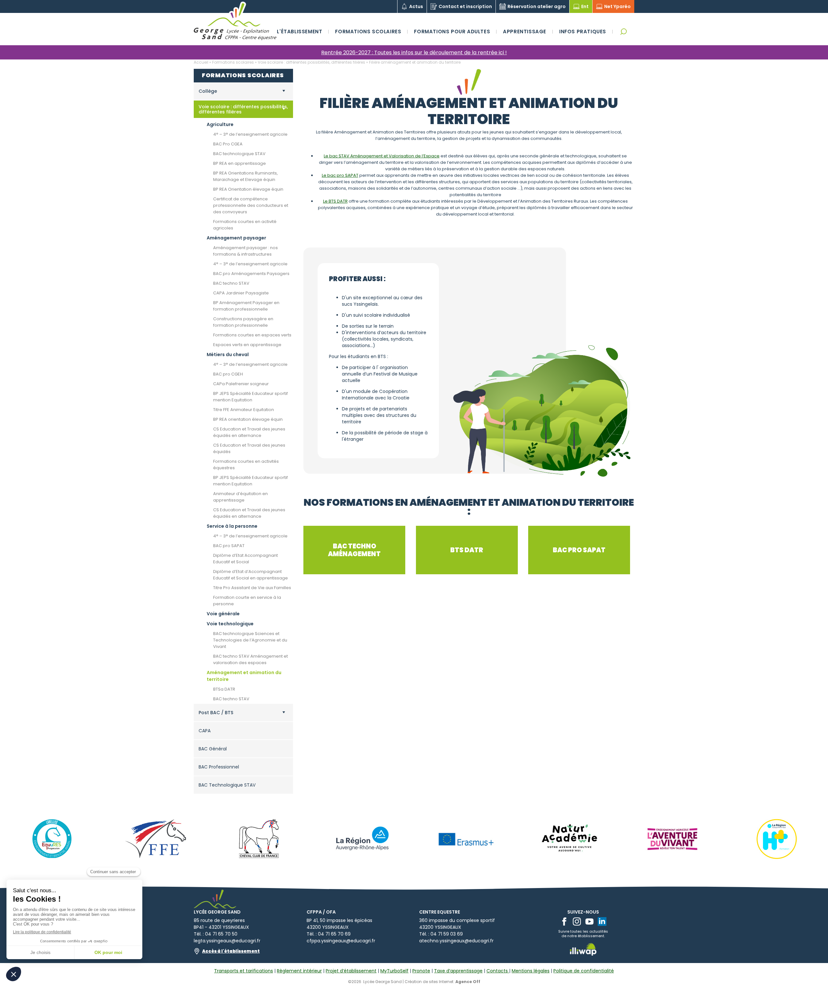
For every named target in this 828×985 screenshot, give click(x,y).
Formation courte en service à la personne (247, 600)
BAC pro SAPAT (229, 546)
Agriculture (220, 124)
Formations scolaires (368, 31)
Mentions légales (531, 971)
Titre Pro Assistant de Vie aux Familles (252, 588)
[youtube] (589, 921)
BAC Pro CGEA (228, 144)
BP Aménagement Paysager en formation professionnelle (246, 306)
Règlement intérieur (299, 971)
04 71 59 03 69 (446, 934)
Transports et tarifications (243, 971)
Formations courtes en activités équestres (246, 464)
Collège (208, 91)
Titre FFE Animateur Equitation (243, 410)
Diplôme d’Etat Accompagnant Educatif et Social (245, 558)
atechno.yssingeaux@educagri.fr (456, 940)
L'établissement (299, 31)
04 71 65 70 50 (221, 934)
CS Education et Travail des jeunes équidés (249, 448)
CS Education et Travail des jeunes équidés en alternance (249, 432)
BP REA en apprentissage (239, 163)
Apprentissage (524, 31)
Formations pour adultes (452, 31)
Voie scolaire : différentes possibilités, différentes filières (311, 62)
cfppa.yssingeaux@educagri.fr (341, 940)
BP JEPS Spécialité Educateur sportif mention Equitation (250, 396)
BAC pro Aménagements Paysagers (251, 273)
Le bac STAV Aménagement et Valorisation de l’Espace (382, 156)
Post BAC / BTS (216, 712)
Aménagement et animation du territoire (244, 676)
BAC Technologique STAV (227, 785)
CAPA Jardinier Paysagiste (241, 293)
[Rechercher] (623, 31)
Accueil (201, 62)
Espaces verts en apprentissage (247, 345)
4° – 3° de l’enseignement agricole (250, 134)
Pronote (421, 971)
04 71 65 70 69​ (334, 934)
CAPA (205, 730)
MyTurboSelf (394, 971)
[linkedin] (602, 921)
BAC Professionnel (219, 767)
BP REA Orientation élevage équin (248, 189)
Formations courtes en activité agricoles (245, 224)
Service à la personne (232, 526)
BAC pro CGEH (228, 374)
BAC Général (213, 749)
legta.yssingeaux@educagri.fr (227, 940)
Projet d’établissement (351, 971)
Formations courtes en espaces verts (252, 335)
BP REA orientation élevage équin (248, 419)
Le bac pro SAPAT (340, 175)
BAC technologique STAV (239, 154)
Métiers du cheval (228, 354)
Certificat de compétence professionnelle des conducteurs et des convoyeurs (250, 205)
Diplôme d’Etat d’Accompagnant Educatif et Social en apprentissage (250, 574)
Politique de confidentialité (583, 971)
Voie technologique (230, 623)
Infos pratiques (582, 31)
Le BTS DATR (335, 201)
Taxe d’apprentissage (458, 971)
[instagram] (576, 921)
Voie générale (223, 613)
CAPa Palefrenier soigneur (241, 384)
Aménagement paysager (236, 238)
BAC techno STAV (231, 283)
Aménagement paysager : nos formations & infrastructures (245, 251)
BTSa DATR (224, 689)
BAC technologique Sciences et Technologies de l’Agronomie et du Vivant (250, 640)
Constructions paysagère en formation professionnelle (243, 322)
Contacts (497, 971)
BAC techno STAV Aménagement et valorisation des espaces (250, 659)
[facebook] (564, 921)
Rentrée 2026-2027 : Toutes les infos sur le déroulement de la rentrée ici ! (414, 52)
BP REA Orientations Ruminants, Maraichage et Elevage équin (245, 176)
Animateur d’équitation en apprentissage (240, 497)
